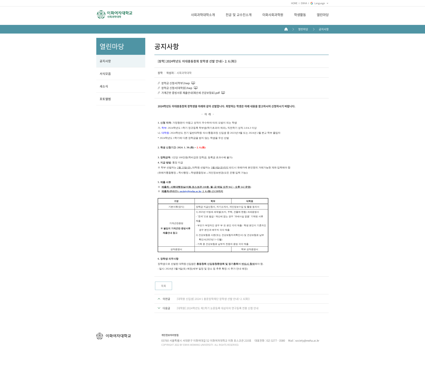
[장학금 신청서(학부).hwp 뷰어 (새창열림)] (193, 83)
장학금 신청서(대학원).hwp (176, 88)
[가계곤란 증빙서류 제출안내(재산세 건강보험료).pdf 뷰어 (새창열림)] (223, 93)
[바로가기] (114, 14)
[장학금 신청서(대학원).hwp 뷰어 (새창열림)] (196, 88)
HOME (294, 3)
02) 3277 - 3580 (275, 340)
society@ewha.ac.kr (307, 340)
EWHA (304, 3)
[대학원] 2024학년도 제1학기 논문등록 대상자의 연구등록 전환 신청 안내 (217, 308)
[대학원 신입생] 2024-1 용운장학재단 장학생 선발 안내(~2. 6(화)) (213, 299)
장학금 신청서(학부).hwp (175, 83)
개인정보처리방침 (170, 335)
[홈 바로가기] (286, 29)
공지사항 (324, 29)
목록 (163, 286)
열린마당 (303, 29)
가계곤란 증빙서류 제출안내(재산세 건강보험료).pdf (190, 93)
